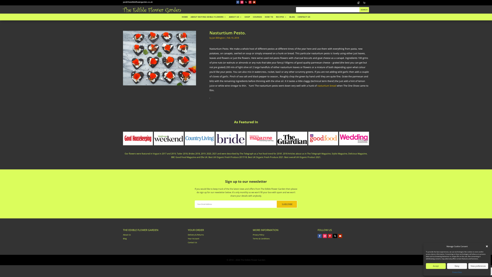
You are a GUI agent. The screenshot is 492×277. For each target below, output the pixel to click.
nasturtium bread (327, 85)
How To (269, 17)
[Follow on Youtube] (254, 2)
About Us (234, 17)
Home (185, 17)
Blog (292, 17)
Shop (247, 17)
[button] (487, 246)
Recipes (280, 17)
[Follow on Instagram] (241, 2)
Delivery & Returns (196, 235)
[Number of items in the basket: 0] (364, 2)
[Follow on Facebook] (237, 2)
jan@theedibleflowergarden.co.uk (138, 2)
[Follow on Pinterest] (250, 2)
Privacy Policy (457, 272)
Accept (436, 266)
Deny (457, 266)
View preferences (478, 266)
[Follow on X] (246, 2)
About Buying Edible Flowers (207, 17)
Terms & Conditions (261, 239)
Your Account (193, 239)
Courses (257, 17)
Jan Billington (218, 37)
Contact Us (304, 17)
